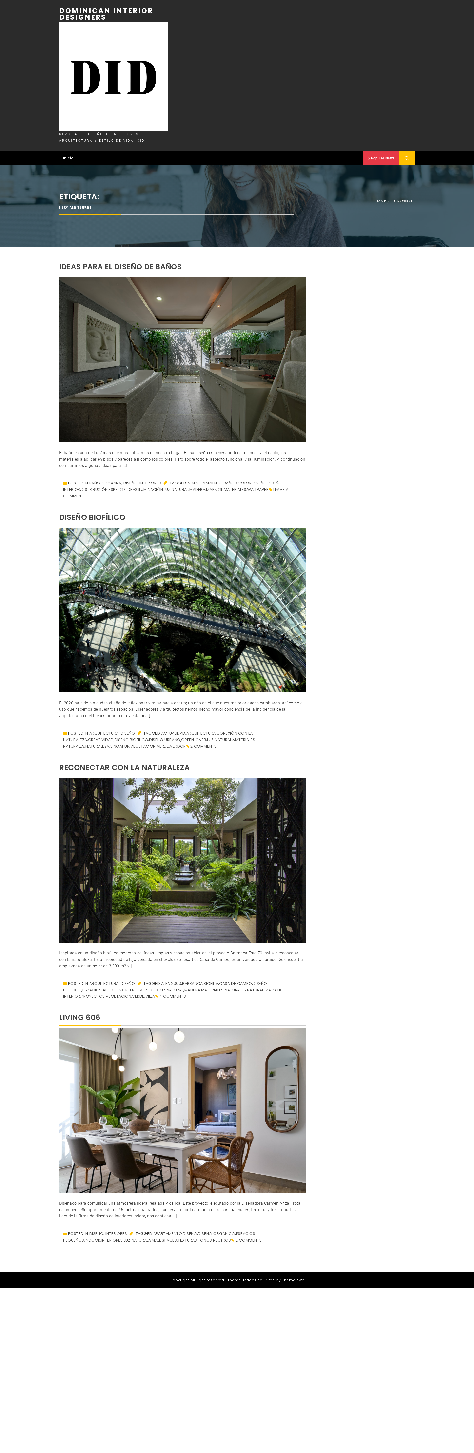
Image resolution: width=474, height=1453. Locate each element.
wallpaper (258, 489)
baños (230, 483)
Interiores (150, 483)
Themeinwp (293, 1280)
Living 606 (79, 1017)
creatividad (101, 740)
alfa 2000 (171, 983)
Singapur (120, 746)
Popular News (382, 158)
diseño (260, 483)
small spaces (163, 1240)
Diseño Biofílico (92, 517)
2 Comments (203, 746)
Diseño (130, 483)
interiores (112, 1240)
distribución (94, 489)
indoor (92, 1240)
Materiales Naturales (223, 990)
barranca (192, 983)
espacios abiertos (101, 990)
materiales (235, 489)
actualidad (173, 733)
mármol (214, 489)
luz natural (176, 489)
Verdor (178, 746)
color (245, 483)
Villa (150, 996)
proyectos (93, 996)
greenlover (193, 740)
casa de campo (235, 983)
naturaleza (97, 746)
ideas (132, 489)
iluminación (150, 489)
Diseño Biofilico (131, 740)
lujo (153, 990)
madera (197, 489)
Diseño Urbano (164, 740)
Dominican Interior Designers (106, 14)
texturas (187, 1240)
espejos (117, 489)
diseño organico (216, 1233)
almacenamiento (205, 483)
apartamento (167, 1233)
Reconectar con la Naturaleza (124, 767)
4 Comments (172, 996)
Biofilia (211, 983)
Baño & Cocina (105, 483)
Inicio (68, 158)
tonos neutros (214, 1240)
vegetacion (143, 746)
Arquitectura (104, 733)
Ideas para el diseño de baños (120, 267)
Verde (163, 746)
